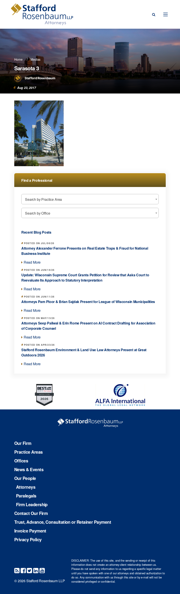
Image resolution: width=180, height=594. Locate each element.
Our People (25, 478)
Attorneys (25, 487)
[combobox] (90, 199)
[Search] (153, 14)
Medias (35, 59)
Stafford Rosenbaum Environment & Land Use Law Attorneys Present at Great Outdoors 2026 (83, 352)
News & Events (28, 469)
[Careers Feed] (17, 570)
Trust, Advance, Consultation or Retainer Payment (62, 522)
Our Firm (22, 443)
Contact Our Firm (31, 513)
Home (18, 59)
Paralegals (26, 496)
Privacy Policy (27, 540)
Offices (21, 461)
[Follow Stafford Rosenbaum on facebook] (23, 570)
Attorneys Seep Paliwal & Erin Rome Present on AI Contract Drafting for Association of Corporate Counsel (88, 326)
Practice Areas (28, 452)
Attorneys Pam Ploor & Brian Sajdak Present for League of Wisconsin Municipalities (88, 301)
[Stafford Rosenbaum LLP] (42, 14)
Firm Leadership (32, 504)
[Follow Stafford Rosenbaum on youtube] (42, 570)
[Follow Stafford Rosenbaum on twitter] (29, 570)
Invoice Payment (30, 531)
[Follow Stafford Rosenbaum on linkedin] (35, 570)
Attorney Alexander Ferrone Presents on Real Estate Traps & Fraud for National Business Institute (84, 251)
